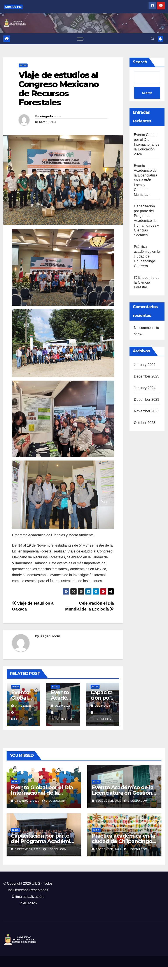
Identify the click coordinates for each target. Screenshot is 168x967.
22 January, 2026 (27, 800)
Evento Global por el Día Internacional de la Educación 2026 (146, 144)
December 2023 (146, 399)
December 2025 (146, 376)
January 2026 (145, 365)
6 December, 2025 (109, 849)
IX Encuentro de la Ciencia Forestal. (146, 282)
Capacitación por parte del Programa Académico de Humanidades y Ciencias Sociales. (146, 220)
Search (140, 62)
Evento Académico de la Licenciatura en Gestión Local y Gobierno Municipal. (145, 180)
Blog (23, 65)
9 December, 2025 (109, 800)
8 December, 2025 (28, 849)
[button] (152, 39)
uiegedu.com (50, 116)
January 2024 (145, 388)
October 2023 (144, 423)
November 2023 (146, 411)
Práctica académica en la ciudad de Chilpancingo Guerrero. (147, 256)
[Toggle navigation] (80, 38)
